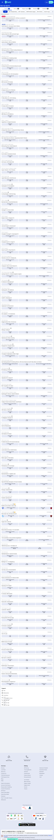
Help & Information (5, 783)
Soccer (25, 787)
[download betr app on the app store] (31, 824)
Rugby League (27, 783)
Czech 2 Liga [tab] (47, 11)
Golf (40, 777)
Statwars (3, 796)
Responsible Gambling (6, 787)
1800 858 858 (20, 832)
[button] (12, 839)
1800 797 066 (6, 702)
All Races (3, 790)
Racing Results (27, 777)
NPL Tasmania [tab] (22, 11)
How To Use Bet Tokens (6, 798)
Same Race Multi (5, 794)
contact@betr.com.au (8, 698)
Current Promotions (5, 788)
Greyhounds (27, 773)
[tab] (7, 8)
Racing (2, 767)
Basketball (42, 773)
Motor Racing (27, 781)
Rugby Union (27, 785)
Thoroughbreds (27, 769)
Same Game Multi (5, 792)
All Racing (26, 767)
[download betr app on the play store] (23, 824)
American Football (44, 767)
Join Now (3, 769)
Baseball (42, 771)
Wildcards (3, 799)
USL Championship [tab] (13, 11)
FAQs (2, 780)
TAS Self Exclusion (5, 775)
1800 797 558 (6, 705)
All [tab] (5, 11)
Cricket (41, 775)
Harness (26, 771)
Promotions (6, 695)
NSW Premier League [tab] (30, 11)
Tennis (25, 788)
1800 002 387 (6, 700)
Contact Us (3, 773)
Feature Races (27, 775)
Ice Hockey (26, 779)
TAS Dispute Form (5, 777)
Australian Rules (43, 769)
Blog (2, 778)
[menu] (2, 2)
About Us (3, 771)
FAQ (4, 690)
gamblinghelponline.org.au (31, 832)
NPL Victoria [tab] (39, 11)
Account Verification (6, 785)
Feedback (4, 839)
